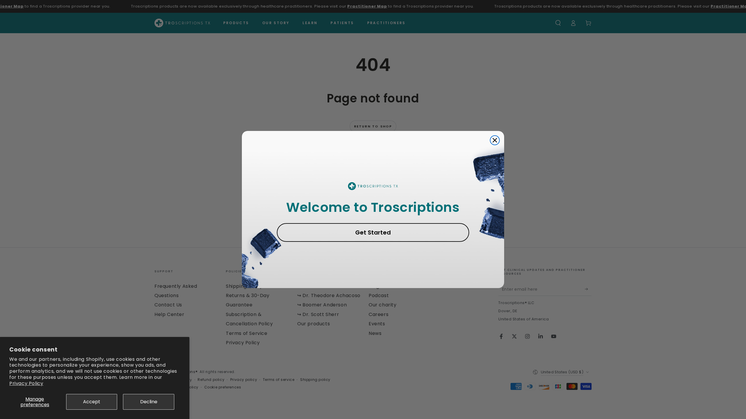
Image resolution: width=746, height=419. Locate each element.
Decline (148, 401)
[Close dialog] (494, 140)
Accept (91, 401)
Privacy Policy (26, 383)
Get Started (373, 232)
